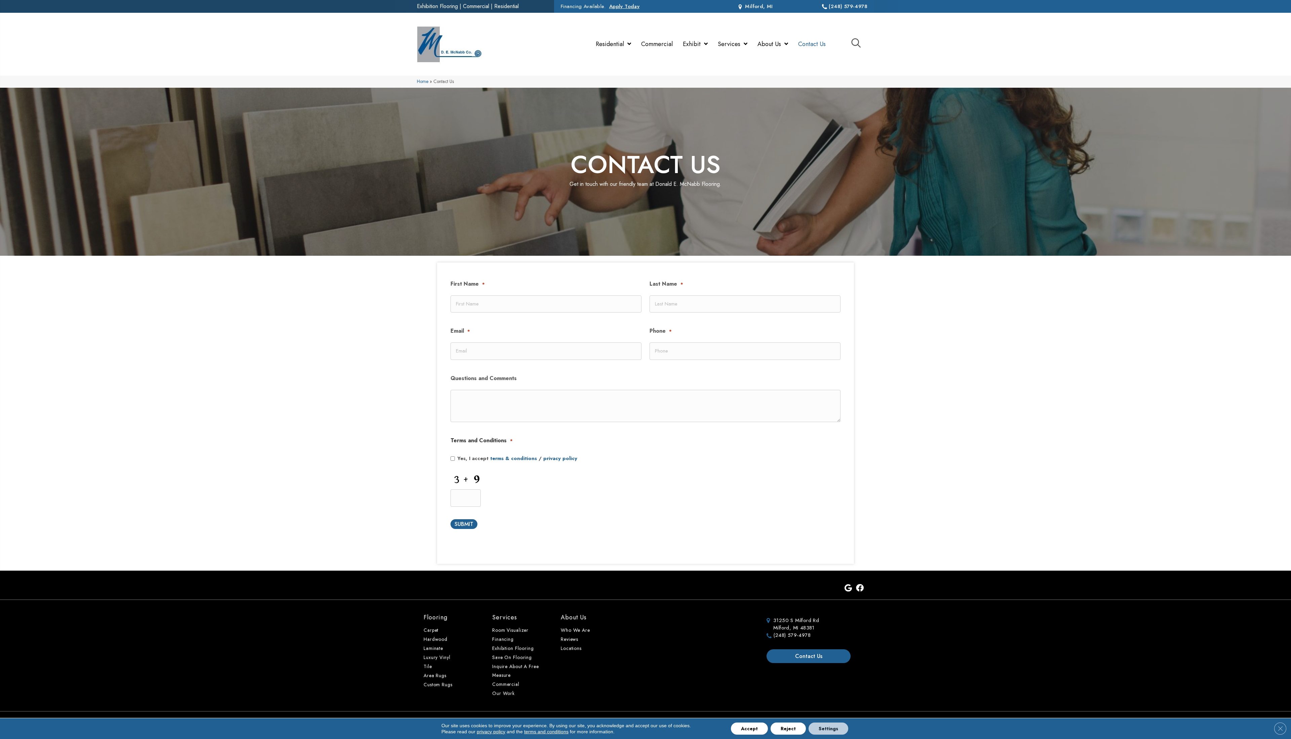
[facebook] (860, 588)
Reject (788, 728)
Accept (749, 728)
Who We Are (575, 630)
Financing (503, 639)
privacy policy (560, 458)
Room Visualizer (510, 630)
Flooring (435, 617)
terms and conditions (546, 731)
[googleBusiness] (848, 588)
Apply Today (624, 6)
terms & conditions (513, 458)
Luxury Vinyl (437, 657)
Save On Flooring (512, 657)
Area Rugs (435, 675)
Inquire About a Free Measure (515, 671)
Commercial (476, 6)
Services (504, 617)
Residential (506, 6)
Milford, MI (758, 6)
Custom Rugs (438, 684)
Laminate (433, 648)
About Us (574, 617)
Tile (428, 666)
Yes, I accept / (517, 458)
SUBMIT (464, 524)
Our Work (503, 693)
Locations (571, 648)
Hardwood (435, 639)
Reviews (569, 639)
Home (422, 81)
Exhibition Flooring (437, 6)
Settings (828, 728)
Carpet (431, 630)
